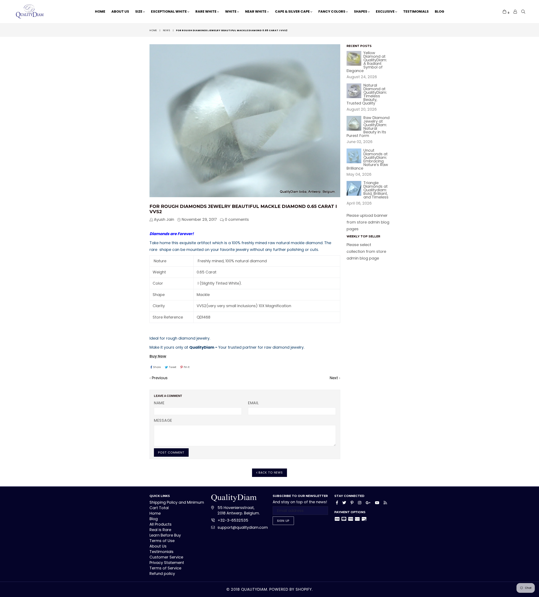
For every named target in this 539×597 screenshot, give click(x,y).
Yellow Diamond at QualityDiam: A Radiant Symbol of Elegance (367, 61)
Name (159, 403)
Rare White (206, 11)
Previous (160, 377)
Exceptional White (169, 11)
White (231, 11)
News (166, 30)
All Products (160, 524)
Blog (439, 11)
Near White (256, 11)
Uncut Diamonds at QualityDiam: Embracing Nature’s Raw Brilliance (367, 159)
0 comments (237, 219)
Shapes (361, 11)
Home (100, 11)
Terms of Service (165, 568)
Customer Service (166, 557)
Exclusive (385, 11)
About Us (120, 11)
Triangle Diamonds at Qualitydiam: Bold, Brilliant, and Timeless (375, 190)
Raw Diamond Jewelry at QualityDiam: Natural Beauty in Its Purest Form (368, 126)
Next (334, 377)
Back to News (270, 472)
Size (139, 11)
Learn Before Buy (165, 535)
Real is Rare (160, 529)
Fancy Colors (332, 11)
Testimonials (416, 11)
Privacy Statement (166, 562)
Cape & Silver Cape (292, 11)
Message (163, 420)
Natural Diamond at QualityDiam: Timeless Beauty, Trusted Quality (367, 94)
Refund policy (162, 573)
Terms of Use (162, 540)
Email (253, 403)
